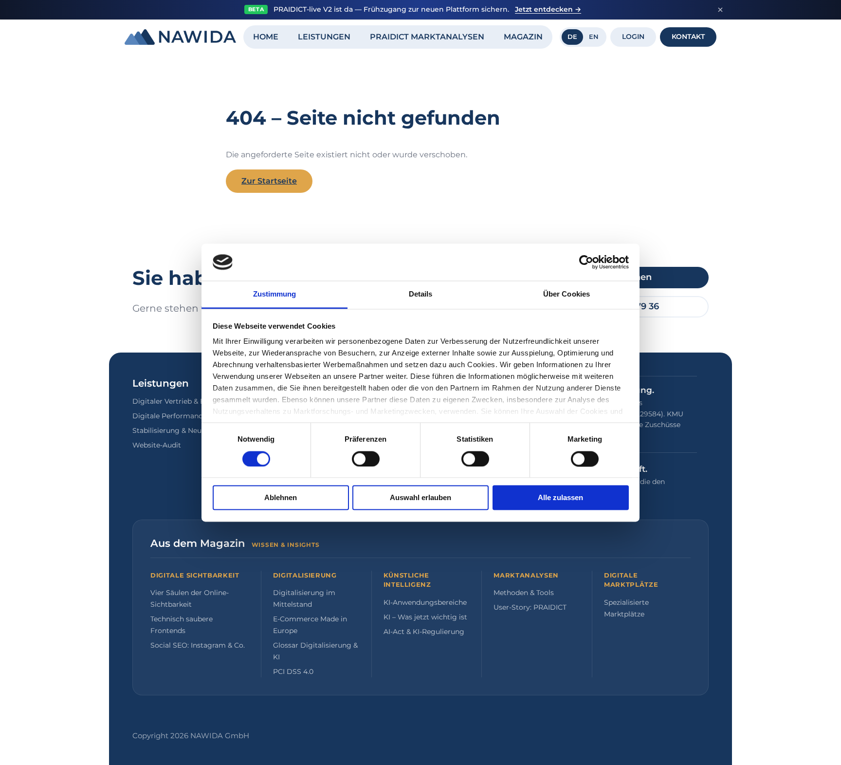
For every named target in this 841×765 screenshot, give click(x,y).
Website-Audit (156, 445)
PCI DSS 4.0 (293, 671)
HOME (265, 36)
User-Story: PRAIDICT (530, 607)
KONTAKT (688, 36)
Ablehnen (280, 498)
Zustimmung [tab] (274, 294)
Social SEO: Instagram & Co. (197, 645)
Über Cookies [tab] (566, 294)
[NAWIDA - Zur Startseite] (180, 37)
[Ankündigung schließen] (720, 10)
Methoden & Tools (524, 592)
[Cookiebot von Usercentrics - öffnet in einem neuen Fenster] (586, 262)
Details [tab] (421, 294)
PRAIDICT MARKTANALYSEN (427, 36)
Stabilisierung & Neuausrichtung (187, 430)
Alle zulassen (560, 498)
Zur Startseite (269, 181)
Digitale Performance (169, 415)
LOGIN (633, 36)
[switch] (366, 458)
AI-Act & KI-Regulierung (424, 631)
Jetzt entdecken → (548, 9)
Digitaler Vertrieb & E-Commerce (188, 401)
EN (594, 36)
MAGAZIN (523, 36)
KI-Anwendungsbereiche (425, 602)
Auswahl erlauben (420, 498)
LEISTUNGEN (324, 36)
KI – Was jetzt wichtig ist (425, 617)
